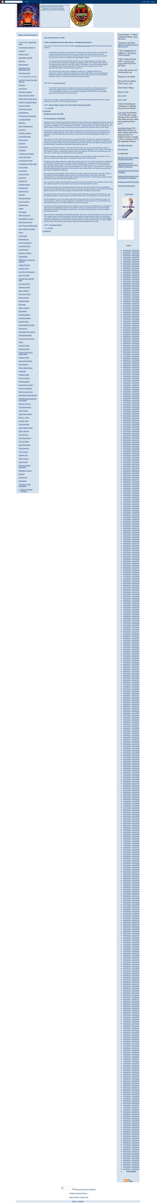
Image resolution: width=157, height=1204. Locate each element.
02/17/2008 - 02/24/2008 (131, 757)
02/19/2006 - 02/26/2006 (131, 528)
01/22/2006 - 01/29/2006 (131, 519)
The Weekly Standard (125, 145)
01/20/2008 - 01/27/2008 (131, 748)
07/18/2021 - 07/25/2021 (131, 1169)
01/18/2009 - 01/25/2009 (131, 863)
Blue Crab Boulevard (26, 126)
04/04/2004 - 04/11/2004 (131, 325)
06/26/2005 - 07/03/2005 (131, 453)
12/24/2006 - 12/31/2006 (131, 625)
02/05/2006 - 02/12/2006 (131, 524)
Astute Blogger (24, 113)
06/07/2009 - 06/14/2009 (131, 905)
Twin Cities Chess (25, 294)
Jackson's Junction (25, 253)
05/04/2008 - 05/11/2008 (131, 781)
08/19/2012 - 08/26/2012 (131, 1101)
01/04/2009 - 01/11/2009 (131, 858)
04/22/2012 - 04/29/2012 (131, 1081)
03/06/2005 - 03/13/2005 (131, 418)
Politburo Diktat (24, 375)
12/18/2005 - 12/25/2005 (131, 508)
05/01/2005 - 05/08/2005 (131, 435)
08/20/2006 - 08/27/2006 (131, 585)
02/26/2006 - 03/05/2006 (131, 530)
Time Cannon (23, 452)
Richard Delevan (24, 185)
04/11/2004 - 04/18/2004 (131, 328)
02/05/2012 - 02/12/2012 (131, 1074)
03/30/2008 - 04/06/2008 (131, 770)
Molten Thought (24, 308)
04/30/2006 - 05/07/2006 (131, 550)
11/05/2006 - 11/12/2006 (131, 610)
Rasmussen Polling (84, 105)
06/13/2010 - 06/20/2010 (131, 991)
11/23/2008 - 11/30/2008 (131, 845)
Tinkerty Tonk (23, 455)
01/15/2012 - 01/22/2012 (131, 1072)
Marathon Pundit (24, 287)
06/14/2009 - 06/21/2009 (131, 907)
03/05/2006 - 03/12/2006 (131, 532)
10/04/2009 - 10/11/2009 (131, 935)
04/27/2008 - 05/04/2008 (131, 779)
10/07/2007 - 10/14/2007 (131, 715)
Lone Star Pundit (24, 284)
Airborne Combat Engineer (28, 102)
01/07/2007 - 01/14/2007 (131, 629)
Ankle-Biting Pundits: (125, 128)
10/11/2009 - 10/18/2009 (131, 938)
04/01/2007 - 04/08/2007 (131, 656)
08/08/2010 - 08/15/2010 (131, 1002)
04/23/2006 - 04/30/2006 (131, 548)
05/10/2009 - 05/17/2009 (131, 898)
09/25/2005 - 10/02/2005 (131, 482)
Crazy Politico (23, 167)
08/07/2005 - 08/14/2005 (131, 466)
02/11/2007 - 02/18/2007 (131, 640)
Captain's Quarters (25, 133)
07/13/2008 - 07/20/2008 (131, 803)
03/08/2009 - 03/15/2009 (131, 878)
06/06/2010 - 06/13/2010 (131, 988)
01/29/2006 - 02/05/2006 (131, 521)
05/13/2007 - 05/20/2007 (131, 669)
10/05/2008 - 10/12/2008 (131, 830)
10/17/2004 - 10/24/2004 (131, 374)
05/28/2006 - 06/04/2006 (131, 559)
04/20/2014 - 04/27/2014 (131, 1138)
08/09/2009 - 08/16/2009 (131, 922)
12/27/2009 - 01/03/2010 (131, 958)
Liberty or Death (24, 275)
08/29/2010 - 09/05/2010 (131, 1004)
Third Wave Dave (24, 73)
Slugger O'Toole (24, 346)
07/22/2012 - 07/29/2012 (131, 1098)
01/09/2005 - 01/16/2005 (131, 400)
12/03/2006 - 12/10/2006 (131, 618)
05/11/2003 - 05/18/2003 (131, 270)
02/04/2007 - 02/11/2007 (131, 638)
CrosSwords (23, 171)
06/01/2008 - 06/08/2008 (131, 790)
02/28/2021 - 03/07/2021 (131, 1158)
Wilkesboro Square (25, 471)
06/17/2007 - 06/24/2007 (131, 680)
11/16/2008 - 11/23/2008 (131, 843)
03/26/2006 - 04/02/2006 (131, 539)
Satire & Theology (25, 404)
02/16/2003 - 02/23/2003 (131, 253)
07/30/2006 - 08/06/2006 (131, 579)
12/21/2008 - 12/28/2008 (131, 854)
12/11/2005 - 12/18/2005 (131, 506)
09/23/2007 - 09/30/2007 (131, 711)
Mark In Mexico (24, 291)
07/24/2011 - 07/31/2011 (131, 1048)
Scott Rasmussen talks (82, 46)
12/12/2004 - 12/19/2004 (131, 391)
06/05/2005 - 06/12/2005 (131, 447)
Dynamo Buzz (23, 188)
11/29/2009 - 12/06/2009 (131, 953)
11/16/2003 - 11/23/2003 (131, 297)
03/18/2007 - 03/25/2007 (131, 651)
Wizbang (22, 474)
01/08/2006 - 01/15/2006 (131, 515)
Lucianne (22, 51)
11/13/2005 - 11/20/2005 (131, 497)
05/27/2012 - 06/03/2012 (131, 1087)
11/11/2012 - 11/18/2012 (131, 1107)
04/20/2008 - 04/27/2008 (131, 777)
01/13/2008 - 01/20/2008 (131, 746)
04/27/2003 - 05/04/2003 (131, 266)
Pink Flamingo (23, 364)
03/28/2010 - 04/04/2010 (131, 982)
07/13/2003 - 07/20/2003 (131, 279)
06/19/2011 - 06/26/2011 (131, 1041)
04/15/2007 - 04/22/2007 (131, 660)
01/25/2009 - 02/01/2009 (131, 865)
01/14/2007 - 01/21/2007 (131, 632)
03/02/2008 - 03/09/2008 (131, 761)
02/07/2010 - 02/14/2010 (131, 969)
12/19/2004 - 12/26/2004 (131, 394)
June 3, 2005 (122, 100)
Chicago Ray (23, 147)
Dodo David (23, 89)
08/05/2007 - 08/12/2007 (131, 695)
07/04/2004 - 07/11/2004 (131, 354)
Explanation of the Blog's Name (128, 182)
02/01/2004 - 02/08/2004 (131, 310)
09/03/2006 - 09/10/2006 (131, 590)
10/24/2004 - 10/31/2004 (131, 376)
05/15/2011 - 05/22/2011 (131, 1037)
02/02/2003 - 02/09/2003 (131, 250)
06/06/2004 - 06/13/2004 (131, 345)
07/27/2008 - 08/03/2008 (131, 808)
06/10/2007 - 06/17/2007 (131, 678)
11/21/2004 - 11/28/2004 (131, 385)
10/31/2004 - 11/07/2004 (131, 378)
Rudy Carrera (23, 140)
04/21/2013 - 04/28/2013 (131, 1125)
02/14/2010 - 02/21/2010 (131, 971)
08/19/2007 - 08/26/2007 (131, 700)
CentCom (22, 143)
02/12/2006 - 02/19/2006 (131, 526)
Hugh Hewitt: (122, 113)
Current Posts (131, 1171)
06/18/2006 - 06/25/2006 (131, 565)
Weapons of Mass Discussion (25, 466)
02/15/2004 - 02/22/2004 (131, 314)
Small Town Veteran (25, 414)
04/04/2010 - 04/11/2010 (131, 984)
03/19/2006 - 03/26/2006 (131, 537)
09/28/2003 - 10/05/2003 (131, 290)
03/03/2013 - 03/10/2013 (131, 1121)
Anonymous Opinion (25, 109)
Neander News (24, 322)
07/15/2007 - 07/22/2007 (131, 689)
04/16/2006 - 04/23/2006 (131, 546)
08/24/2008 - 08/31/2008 (131, 817)
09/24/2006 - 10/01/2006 (131, 596)
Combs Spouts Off (25, 157)
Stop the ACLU (24, 435)
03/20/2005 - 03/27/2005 (131, 422)
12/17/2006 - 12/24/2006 (131, 623)
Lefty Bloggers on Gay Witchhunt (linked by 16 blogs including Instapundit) (128, 165)
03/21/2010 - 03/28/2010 (131, 980)
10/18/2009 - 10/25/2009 (131, 940)
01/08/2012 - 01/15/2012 (131, 1070)
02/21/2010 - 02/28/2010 (131, 973)
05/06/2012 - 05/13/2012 (131, 1083)
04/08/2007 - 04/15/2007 (131, 658)
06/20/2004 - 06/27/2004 (131, 350)
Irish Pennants (23, 250)
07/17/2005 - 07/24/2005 (131, 460)
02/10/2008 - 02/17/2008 (131, 755)
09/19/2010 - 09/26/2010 (131, 1010)
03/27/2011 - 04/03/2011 (131, 1028)
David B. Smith (24, 421)
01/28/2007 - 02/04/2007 (131, 636)
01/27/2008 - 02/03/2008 (131, 750)
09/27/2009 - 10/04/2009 (131, 933)
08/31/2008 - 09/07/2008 (131, 819)
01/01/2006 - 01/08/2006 (131, 513)
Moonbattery (23, 311)
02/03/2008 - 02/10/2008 (131, 753)
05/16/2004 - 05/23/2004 (131, 339)
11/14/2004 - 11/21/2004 (131, 383)
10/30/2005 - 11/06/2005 (131, 493)
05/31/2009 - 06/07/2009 (131, 902)
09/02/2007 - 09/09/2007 (131, 704)
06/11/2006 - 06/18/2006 (131, 563)
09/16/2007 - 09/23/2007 (131, 709)
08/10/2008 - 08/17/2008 (131, 812)
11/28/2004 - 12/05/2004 (131, 387)
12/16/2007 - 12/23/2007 (131, 737)
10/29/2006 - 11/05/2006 (131, 607)
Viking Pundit (23, 462)
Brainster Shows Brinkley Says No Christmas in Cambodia (128, 177)
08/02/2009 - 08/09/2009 (131, 920)
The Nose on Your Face (26, 339)
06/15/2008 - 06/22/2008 (131, 795)
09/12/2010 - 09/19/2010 (131, 1008)
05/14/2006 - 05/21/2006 (131, 554)
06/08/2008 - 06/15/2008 (131, 792)
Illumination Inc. (24, 239)
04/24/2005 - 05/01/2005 (131, 433)
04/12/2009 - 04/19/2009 (131, 889)
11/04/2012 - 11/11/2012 (131, 1105)
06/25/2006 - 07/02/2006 (131, 568)
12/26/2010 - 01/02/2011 (131, 1021)
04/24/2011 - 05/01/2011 (131, 1032)
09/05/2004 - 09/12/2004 (131, 361)
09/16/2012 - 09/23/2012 (131, 1103)
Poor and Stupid (24, 378)
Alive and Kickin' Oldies (26, 95)
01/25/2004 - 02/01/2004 (131, 308)
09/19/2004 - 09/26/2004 (131, 365)
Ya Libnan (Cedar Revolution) (25, 485)
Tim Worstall (23, 477)
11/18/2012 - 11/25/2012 (131, 1110)
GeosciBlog (22, 212)
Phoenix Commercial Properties (85, 1189)
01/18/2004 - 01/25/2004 (131, 306)
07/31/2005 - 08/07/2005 (131, 464)
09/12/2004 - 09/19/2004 (131, 363)
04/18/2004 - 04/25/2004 (131, 330)
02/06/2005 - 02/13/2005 (131, 409)
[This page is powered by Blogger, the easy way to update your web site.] (128, 1182)
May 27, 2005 (128, 83)
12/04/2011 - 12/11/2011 (131, 1063)
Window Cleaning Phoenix (78, 1193)
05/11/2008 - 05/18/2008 (131, 784)
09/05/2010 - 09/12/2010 (131, 1006)
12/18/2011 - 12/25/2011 (131, 1065)
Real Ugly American (25, 388)
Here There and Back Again (28, 226)
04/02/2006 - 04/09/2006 (131, 541)
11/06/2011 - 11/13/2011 (131, 1059)
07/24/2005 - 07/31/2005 (131, 462)
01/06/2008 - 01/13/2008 (131, 744)
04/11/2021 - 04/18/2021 (131, 1167)
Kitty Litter (22, 61)
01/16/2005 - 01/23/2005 (131, 402)
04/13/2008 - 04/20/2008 (131, 775)
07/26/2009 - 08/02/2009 (131, 918)
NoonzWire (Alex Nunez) (27, 332)
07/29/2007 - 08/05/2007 (131, 693)
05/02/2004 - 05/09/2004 (131, 334)
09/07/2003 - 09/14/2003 (131, 286)
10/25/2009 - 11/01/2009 (131, 942)
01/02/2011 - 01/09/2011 (131, 1024)
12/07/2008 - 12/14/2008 (131, 850)
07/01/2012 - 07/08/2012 (131, 1094)
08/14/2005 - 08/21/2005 (131, 469)
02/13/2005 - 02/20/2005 (131, 411)
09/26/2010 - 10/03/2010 (131, 1013)
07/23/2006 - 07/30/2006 (131, 576)
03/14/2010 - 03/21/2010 (131, 977)
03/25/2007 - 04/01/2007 (131, 654)
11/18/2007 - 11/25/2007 (131, 728)
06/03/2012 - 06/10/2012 (131, 1090)
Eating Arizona (23, 191)
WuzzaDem (22, 481)
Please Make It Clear (26, 368)
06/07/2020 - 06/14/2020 (131, 1156)
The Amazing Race (55, 225)
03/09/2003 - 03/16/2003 (131, 257)
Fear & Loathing (24, 202)
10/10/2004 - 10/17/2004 (131, 372)
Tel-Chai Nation (24, 441)
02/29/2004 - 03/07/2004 (131, 319)
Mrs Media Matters (25, 318)
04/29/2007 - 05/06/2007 (131, 665)
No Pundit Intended (25, 335)
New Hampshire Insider (26, 325)
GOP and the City (24, 215)
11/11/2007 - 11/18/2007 (131, 726)
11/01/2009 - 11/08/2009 (131, 944)
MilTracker (22, 304)
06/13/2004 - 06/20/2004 (131, 347)
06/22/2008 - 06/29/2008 (131, 797)
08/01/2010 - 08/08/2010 (131, 999)
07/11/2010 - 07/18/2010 (131, 997)
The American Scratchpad (27, 116)
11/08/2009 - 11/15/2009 (131, 947)
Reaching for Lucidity (26, 385)
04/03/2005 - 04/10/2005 (131, 427)
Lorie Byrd (22, 130)
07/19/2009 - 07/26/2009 (131, 916)
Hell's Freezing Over (25, 222)
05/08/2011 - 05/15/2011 (131, 1035)
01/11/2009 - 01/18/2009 (131, 861)
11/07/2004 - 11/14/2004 (131, 380)
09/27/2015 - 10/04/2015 (131, 1151)
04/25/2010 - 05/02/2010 (131, 986)
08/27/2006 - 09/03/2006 (131, 587)
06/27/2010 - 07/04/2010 (131, 995)
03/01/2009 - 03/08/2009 (131, 876)
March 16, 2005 (123, 92)
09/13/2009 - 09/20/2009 (131, 929)
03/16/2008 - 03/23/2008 (131, 766)
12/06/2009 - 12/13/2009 (131, 955)
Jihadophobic (23, 256)
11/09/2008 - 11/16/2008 (131, 841)
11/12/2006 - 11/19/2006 (131, 612)
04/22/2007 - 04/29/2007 (131, 662)
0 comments (47, 111)
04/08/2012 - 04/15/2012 (131, 1079)
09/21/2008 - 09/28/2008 (131, 825)
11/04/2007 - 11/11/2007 (131, 724)
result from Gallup (59, 83)
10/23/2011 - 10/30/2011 (131, 1057)
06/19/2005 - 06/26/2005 (131, 451)
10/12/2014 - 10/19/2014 (131, 1147)
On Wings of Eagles (25, 92)
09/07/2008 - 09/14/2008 (131, 821)
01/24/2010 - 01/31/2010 (131, 964)
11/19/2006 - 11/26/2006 (131, 614)
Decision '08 (23, 181)
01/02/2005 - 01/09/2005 (131, 398)
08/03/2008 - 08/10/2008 (131, 810)
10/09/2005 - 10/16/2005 (131, 486)
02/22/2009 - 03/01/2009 (131, 874)
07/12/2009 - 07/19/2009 (131, 913)
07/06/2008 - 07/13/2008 (131, 801)
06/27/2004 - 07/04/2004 (131, 352)
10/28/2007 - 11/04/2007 (131, 722)
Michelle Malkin (24, 301)
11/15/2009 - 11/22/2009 (131, 949)
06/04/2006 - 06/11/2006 (131, 561)
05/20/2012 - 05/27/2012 (131, 1085)
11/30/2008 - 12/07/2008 (131, 847)
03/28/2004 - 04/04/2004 (131, 323)
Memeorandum (24, 298)
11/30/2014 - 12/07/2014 (131, 1149)
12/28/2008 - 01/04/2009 (131, 856)
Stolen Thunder (24, 431)
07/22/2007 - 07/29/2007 (131, 691)
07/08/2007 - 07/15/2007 (131, 687)
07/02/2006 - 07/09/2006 (131, 570)
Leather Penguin (24, 265)
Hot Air (21, 232)
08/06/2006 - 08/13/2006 (131, 581)
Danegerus (22, 178)
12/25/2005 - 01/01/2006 (131, 510)
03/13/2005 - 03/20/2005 (131, 420)
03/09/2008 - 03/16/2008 (131, 764)
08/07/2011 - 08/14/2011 (131, 1050)
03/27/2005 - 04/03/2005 (131, 424)
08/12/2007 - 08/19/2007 (131, 698)
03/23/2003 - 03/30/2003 (131, 259)
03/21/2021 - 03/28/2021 (131, 1162)
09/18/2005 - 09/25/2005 (131, 480)
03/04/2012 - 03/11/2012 (131, 1076)
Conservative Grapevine (27, 47)
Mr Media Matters (24, 315)
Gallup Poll (63, 105)
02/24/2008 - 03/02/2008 (131, 759)
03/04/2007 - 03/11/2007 (131, 647)
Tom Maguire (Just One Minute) (127, 54)
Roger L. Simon (24, 418)
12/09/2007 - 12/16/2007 (131, 735)
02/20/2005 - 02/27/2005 (131, 413)
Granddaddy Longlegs (26, 219)
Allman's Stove (24, 54)
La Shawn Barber (24, 119)
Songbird (22, 85)
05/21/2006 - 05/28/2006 (131, 557)
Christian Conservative (26, 154)
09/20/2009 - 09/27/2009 (131, 931)
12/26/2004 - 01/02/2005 (131, 396)
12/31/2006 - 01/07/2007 (131, 627)
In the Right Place (25, 246)
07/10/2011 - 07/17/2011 (131, 1043)
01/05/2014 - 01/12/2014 (131, 1136)
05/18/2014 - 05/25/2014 (131, 1140)
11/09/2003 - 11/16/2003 (131, 295)
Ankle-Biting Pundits (25, 58)
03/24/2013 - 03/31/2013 (131, 1123)
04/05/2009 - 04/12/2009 (131, 887)
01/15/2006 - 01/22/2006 (131, 517)
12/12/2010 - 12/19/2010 (131, 1017)
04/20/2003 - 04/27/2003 (131, 264)
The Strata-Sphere (25, 438)
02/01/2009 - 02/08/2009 (131, 867)
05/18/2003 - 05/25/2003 (131, 272)
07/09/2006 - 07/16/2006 (131, 572)
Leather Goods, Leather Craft (78, 1197)
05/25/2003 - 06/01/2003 (131, 275)
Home (74, 1201)
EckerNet (22, 195)
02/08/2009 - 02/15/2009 (131, 869)
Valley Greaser (24, 459)
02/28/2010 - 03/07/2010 (131, 975)
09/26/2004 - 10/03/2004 (131, 367)
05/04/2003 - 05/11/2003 (131, 268)
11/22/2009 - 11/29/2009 (131, 951)
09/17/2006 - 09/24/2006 (131, 594)
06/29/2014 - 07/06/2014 (131, 1143)
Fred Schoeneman (25, 407)
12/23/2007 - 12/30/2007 (131, 739)
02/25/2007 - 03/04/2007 (131, 645)
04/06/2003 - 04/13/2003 (131, 261)
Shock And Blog (24, 424)
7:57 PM (50, 228)
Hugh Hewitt (23, 236)
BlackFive (22, 123)
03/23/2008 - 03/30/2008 (131, 768)
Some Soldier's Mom (26, 428)
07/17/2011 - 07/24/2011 (131, 1046)
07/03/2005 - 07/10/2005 (131, 455)
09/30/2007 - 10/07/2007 (131, 713)
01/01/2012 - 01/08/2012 (131, 1068)
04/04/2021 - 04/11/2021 (131, 1165)
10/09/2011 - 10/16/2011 (131, 1054)
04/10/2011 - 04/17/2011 (131, 1030)
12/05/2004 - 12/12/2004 (131, 389)
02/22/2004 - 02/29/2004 (131, 317)
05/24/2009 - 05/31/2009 (131, 900)
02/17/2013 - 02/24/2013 (131, 1118)
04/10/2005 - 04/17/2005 (131, 429)
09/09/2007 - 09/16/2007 (131, 706)
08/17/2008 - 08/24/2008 (131, 814)
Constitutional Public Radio (28, 164)
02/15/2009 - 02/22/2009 (131, 872)
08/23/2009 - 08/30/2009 (131, 924)
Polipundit (22, 371)
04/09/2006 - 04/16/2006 (131, 543)
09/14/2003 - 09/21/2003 (131, 288)
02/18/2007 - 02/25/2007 (131, 643)
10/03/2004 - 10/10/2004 (131, 369)
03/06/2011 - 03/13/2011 (131, 1026)
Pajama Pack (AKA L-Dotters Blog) (26, 353)
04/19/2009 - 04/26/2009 (131, 891)
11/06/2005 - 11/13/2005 (131, 495)
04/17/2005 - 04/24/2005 (131, 431)
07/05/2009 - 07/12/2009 (131, 911)
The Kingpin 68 (24, 448)
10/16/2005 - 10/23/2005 (131, 488)
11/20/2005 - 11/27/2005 (131, 499)
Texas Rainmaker (24, 445)
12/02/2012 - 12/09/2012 (131, 1112)
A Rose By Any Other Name (28, 99)
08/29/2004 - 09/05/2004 (131, 358)
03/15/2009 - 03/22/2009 (131, 880)
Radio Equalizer (24, 382)
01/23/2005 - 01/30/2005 (131, 405)
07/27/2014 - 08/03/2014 (131, 1145)
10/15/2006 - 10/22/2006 (131, 603)
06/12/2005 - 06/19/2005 (131, 449)
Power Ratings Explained (126, 186)
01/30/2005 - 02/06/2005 (131, 407)
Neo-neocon (23, 328)
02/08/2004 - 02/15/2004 (131, 312)
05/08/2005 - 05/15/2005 (131, 438)
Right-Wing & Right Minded (28, 395)
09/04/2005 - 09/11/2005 (131, 475)
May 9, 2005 (122, 96)
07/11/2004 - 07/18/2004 (131, 356)
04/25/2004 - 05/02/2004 (131, 332)
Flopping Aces (23, 205)
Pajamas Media (24, 349)
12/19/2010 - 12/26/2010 (131, 1019)
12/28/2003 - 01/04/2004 (131, 301)
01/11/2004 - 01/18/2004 (131, 303)
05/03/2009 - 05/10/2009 (131, 896)
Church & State (24, 174)
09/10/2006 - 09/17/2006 (131, 592)
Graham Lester (24, 268)
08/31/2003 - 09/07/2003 (131, 284)
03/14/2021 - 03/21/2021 (131, 1160)
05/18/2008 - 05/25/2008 (131, 786)
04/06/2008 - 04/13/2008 (131, 773)
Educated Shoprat (25, 198)
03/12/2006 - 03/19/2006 (131, 535)
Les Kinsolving (123, 149)
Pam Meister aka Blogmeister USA (24, 69)
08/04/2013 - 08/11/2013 (131, 1132)
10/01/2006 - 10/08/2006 (131, 598)
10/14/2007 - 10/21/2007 (131, 717)
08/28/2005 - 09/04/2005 (131, 473)
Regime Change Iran (26, 392)
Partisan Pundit (24, 358)
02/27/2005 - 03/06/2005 (131, 416)
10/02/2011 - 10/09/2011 (131, 1052)
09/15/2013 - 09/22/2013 (131, 1134)
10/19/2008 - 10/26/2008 (131, 834)
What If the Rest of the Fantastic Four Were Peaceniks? (128, 158)
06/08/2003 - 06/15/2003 (131, 277)
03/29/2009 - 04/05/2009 (131, 885)
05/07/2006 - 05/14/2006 (131, 552)
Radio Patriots (23, 65)
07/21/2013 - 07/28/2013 (131, 1129)
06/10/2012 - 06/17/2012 (131, 1092)
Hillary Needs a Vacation (27, 229)
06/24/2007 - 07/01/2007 (131, 682)
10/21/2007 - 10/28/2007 (131, 720)
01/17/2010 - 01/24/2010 (131, 962)
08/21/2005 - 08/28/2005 (131, 471)
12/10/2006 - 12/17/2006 (131, 621)
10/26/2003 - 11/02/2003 (131, 292)
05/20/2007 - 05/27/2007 (131, 671)
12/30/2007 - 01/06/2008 (131, 742)
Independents (72, 105)
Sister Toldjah (23, 411)
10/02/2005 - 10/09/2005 (131, 484)
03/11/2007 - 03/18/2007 (131, 649)
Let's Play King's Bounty (27, 272)
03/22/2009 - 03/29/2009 (131, 883)
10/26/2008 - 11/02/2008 (131, 836)
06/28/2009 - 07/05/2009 (131, 909)
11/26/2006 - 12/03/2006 (131, 616)
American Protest (24, 106)
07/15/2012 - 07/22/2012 (131, 1096)
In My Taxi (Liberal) (25, 243)
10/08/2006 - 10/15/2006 (131, 601)
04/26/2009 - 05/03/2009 (131, 894)
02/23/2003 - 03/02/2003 (131, 255)
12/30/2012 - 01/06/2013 (131, 1114)
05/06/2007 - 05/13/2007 (131, 667)
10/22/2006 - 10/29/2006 (131, 605)
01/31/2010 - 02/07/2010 (131, 966)
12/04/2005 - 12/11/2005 (131, 504)
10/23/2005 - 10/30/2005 (131, 491)
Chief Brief (22, 150)
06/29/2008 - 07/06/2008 (131, 799)
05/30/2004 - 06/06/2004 (131, 343)
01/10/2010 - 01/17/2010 (131, 960)
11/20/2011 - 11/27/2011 (131, 1061)
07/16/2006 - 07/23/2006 (131, 574)
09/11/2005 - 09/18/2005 (131, 477)
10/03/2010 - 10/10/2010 (131, 1015)
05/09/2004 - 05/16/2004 (131, 336)
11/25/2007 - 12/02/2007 (131, 731)
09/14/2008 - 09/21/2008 (131, 823)
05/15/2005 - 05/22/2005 (131, 440)
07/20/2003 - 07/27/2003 (131, 281)
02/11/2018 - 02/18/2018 (131, 1154)
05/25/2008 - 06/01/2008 (131, 788)
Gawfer (21, 208)
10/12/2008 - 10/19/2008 (131, 832)
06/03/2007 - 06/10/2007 (131, 676)
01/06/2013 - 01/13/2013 (131, 1116)
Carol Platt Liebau (25, 137)
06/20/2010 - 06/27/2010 (131, 993)
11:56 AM (50, 108)
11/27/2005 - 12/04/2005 (131, 502)
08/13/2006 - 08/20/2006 (131, 583)
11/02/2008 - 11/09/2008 (131, 839)
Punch (21, 342)
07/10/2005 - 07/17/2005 (131, 458)
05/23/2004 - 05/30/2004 (131, 341)
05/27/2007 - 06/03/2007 (131, 673)
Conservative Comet (25, 161)
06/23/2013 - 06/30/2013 (131, 1127)
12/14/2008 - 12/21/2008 (131, 852)
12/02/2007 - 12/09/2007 (131, 733)
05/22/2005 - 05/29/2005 (131, 442)
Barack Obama (54, 105)
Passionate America (25, 361)
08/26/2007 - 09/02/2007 (131, 702)
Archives (81, 1201)
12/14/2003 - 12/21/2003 (131, 299)
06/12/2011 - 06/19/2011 (131, 1039)
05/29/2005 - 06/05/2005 (131, 444)
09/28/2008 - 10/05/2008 (131, 828)
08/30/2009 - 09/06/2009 (131, 927)
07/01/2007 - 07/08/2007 (131, 684)
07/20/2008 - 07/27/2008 (131, 806)
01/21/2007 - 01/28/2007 (131, 634)
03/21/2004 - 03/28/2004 (131, 321)
